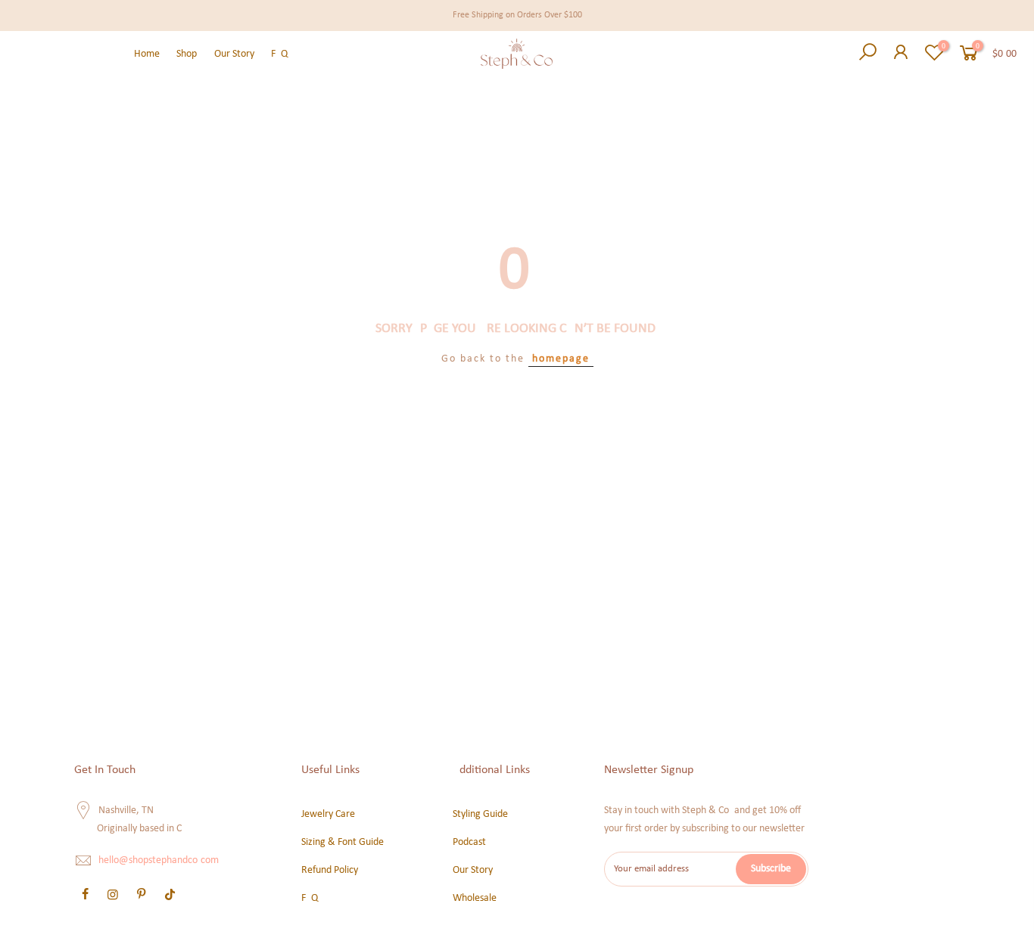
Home (147, 54)
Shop (186, 54)
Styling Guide (480, 814)
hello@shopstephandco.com (158, 861)
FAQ (279, 54)
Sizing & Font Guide (342, 842)
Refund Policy (329, 870)
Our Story (234, 54)
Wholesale (475, 898)
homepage (561, 359)
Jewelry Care (328, 814)
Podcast (469, 842)
